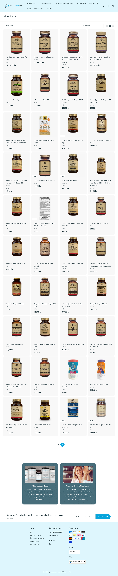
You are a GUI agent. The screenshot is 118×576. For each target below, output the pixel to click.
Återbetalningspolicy (37, 538)
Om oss (49, 9)
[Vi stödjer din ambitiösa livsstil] (78, 474)
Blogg (29, 9)
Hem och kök (81, 3)
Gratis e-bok (93, 3)
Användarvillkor (35, 541)
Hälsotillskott (31, 3)
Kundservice (38, 9)
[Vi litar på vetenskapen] (40, 474)
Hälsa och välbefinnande (64, 3)
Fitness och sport (46, 3)
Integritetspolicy (35, 535)
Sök (31, 532)
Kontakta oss (34, 544)
